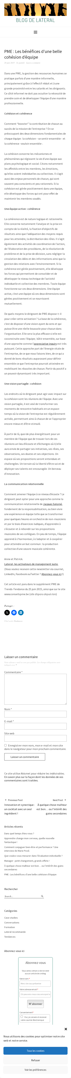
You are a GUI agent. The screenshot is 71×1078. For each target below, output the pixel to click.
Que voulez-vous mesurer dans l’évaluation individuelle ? (33, 855)
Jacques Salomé (52, 504)
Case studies (11, 917)
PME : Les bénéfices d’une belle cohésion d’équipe (30, 874)
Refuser (35, 1060)
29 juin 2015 (9, 62)
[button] (66, 1029)
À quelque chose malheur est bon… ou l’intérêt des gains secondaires (52, 807)
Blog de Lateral (35, 20)
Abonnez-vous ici (52, 574)
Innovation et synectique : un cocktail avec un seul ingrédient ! (19, 807)
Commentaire (13, 672)
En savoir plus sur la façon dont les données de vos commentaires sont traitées (33, 778)
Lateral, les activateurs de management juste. (31, 564)
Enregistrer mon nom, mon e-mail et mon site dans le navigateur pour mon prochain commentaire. (35, 747)
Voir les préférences (35, 1069)
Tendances (18, 621)
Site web (9, 733)
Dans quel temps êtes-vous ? (19, 833)
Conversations (11, 922)
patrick (21, 62)
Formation (9, 927)
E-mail (9, 721)
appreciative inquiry (45, 343)
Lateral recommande (15, 931)
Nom (8, 709)
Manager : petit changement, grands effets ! (26, 860)
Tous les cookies (35, 1050)
